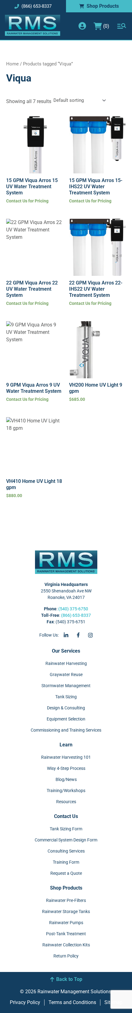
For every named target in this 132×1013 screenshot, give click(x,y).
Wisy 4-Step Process (66, 768)
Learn (66, 745)
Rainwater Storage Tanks (66, 911)
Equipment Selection (66, 718)
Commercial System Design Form (66, 839)
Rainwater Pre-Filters (66, 900)
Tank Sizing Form (66, 828)
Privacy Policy (25, 1002)
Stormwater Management (66, 685)
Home (12, 64)
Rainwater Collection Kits (66, 944)
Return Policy (66, 955)
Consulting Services (66, 851)
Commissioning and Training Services (66, 730)
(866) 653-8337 (76, 615)
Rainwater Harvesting (66, 663)
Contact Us (66, 816)
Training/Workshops (66, 790)
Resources (66, 801)
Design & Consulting (66, 707)
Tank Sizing (66, 696)
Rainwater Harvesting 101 (66, 757)
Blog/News (66, 779)
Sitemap (113, 1002)
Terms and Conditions (72, 1002)
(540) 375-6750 (73, 608)
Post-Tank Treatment (66, 933)
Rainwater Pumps (66, 922)
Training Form (66, 862)
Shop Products (66, 888)
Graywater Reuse (66, 674)
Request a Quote (66, 873)
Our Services (66, 651)
